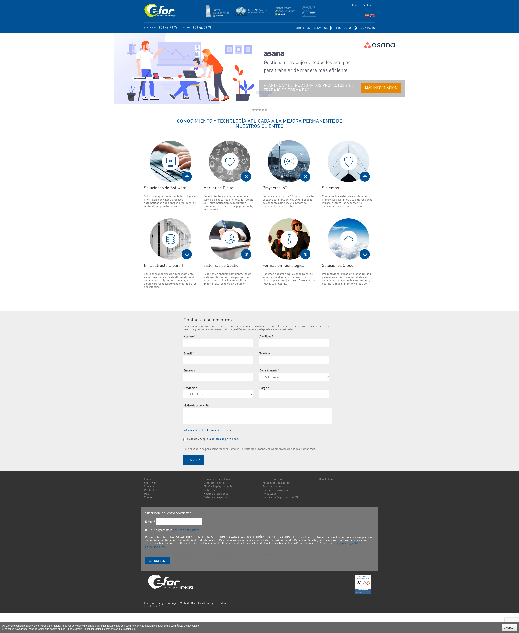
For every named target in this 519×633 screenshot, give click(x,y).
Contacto (368, 27)
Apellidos (266, 336)
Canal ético (326, 479)
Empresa (189, 370)
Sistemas (209, 490)
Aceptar (509, 627)
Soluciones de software (217, 479)
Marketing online (214, 482)
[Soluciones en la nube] (348, 239)
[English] (372, 16)
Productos (344, 27)
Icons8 (156, 606)
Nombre (189, 336)
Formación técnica (274, 479)
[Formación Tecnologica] (289, 239)
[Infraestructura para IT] (170, 239)
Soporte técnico (361, 5)
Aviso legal (269, 493)
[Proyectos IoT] (289, 161)
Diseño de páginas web (217, 486)
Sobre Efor (302, 27)
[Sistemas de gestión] (230, 239)
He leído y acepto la (174, 530)
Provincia (190, 387)
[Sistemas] (348, 161)
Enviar (194, 460)
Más (146, 493)
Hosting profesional (215, 493)
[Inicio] (160, 10)
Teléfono (265, 353)
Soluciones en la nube (276, 482)
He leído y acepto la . (213, 438)
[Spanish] (367, 16)
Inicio (147, 479)
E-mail (188, 353)
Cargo (264, 387)
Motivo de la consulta (196, 405)
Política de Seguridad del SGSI (281, 497)
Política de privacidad (276, 490)
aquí (134, 629)
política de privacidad (224, 438)
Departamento (269, 370)
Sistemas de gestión (215, 497)
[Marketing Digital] (230, 161)
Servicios (321, 27)
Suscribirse (157, 561)
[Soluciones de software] (170, 161)
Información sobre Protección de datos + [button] (208, 430)
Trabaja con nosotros (275, 486)
